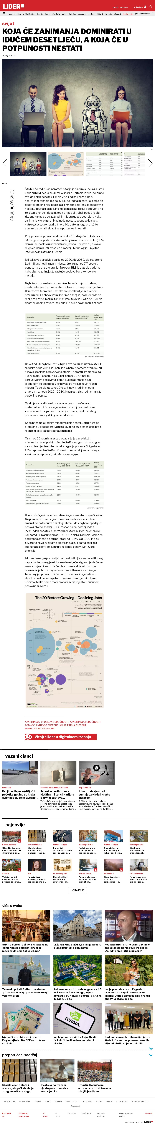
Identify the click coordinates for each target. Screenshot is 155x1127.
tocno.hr (149, 1113)
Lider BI (100, 14)
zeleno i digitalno (69, 14)
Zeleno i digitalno (72, 1101)
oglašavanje (86, 1113)
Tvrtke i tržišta (24, 1101)
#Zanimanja (32, 722)
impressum (71, 1113)
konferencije (128, 14)
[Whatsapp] (12, 213)
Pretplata (124, 7)
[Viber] (12, 218)
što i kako (56, 14)
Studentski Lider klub (140, 1101)
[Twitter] (12, 197)
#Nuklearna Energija (73, 725)
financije (40, 14)
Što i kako (58, 1101)
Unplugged (87, 1101)
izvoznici (109, 14)
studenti (117, 14)
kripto (47, 14)
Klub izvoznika (121, 1101)
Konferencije (76, 1106)
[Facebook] (12, 192)
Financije (37, 1101)
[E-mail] (12, 208)
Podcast (99, 1101)
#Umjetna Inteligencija (39, 728)
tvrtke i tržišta (29, 14)
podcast (92, 14)
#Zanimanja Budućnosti (85, 722)
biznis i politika (15, 14)
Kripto (47, 1101)
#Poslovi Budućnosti (54, 722)
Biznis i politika (9, 1101)
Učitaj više (77, 890)
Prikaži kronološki (142, 14)
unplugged (82, 14)
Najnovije (15, 824)
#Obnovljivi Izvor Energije (41, 725)
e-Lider (116, 7)
